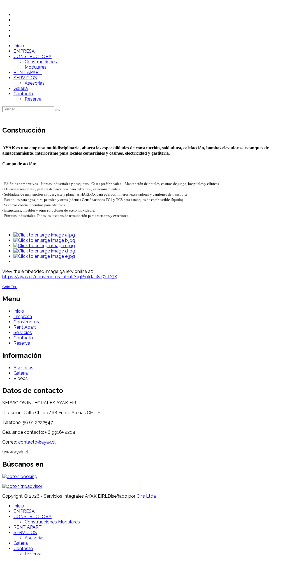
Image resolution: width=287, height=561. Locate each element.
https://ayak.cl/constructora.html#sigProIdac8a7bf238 (59, 276)
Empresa (22, 316)
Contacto (23, 337)
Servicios (22, 332)
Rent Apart (24, 327)
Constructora (27, 321)
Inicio (18, 311)
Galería (20, 373)
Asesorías (23, 367)
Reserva (21, 343)
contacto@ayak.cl (36, 442)
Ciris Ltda (146, 496)
